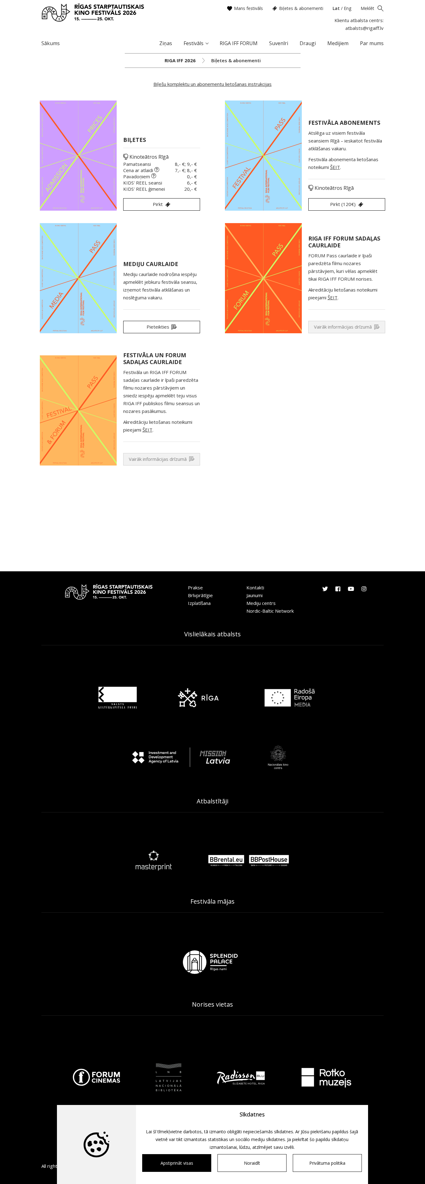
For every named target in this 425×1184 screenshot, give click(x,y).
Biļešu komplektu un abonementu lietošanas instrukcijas (212, 84)
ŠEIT (335, 167)
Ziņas (165, 43)
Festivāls (193, 43)
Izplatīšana (199, 603)
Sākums (50, 43)
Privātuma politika (327, 1163)
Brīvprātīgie (200, 595)
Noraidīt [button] (252, 1163)
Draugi (308, 43)
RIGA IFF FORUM (239, 43)
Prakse (195, 587)
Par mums (372, 43)
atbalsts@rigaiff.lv (364, 28)
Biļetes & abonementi (301, 8)
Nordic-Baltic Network (270, 611)
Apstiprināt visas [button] (177, 1163)
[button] (346, 204)
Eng (347, 8)
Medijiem (337, 43)
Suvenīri (278, 43)
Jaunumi (254, 595)
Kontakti (255, 587)
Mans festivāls (248, 8)
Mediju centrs (261, 603)
